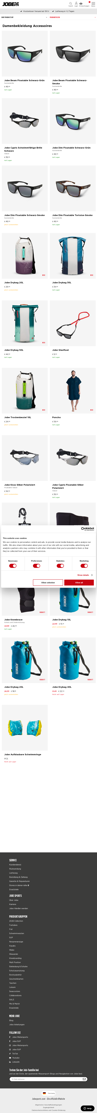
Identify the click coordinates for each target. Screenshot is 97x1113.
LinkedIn (16, 1062)
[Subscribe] (84, 1079)
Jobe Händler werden (18, 908)
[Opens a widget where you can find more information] (87, 1108)
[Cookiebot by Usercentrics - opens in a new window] (83, 529)
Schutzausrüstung (17, 971)
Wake (11, 950)
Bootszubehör (15, 975)
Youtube (15, 1058)
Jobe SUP (16, 1041)
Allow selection (48, 583)
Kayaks (12, 946)
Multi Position (15, 962)
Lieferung (13, 873)
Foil (10, 929)
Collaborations (15, 995)
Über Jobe (13, 900)
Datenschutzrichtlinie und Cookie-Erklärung (48, 1110)
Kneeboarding (15, 958)
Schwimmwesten (16, 933)
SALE (11, 1000)
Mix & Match (14, 1004)
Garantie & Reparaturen (19, 881)
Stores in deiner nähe (18, 885)
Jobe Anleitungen (17, 1024)
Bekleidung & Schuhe (18, 966)
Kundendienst (15, 865)
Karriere (12, 904)
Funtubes (13, 925)
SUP (11, 937)
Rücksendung (15, 869)
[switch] (36, 566)
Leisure (12, 987)
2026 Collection (16, 921)
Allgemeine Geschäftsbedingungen (48, 1105)
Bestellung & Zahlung (18, 877)
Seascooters (14, 991)
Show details (83, 575)
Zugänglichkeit (48, 1107)
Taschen (12, 983)
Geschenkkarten (16, 979)
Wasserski (13, 954)
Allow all (79, 583)
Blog (11, 1020)
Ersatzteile (14, 889)
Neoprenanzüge (16, 942)
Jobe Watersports (20, 1037)
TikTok (15, 1054)
